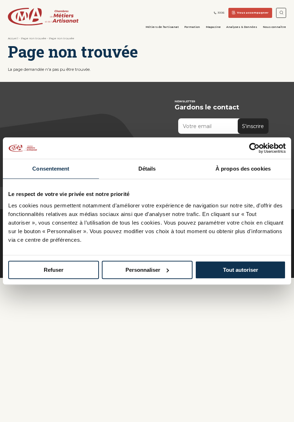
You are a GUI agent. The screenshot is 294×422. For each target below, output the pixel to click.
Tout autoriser (240, 270)
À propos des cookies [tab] (243, 169)
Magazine (213, 27)
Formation (192, 27)
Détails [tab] (147, 169)
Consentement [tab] (50, 169)
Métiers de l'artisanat (162, 27)
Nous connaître (274, 27)
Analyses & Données (241, 27)
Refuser (53, 270)
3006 (221, 12)
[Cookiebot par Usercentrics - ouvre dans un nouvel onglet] (254, 148)
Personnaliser (142, 270)
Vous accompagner (253, 12)
